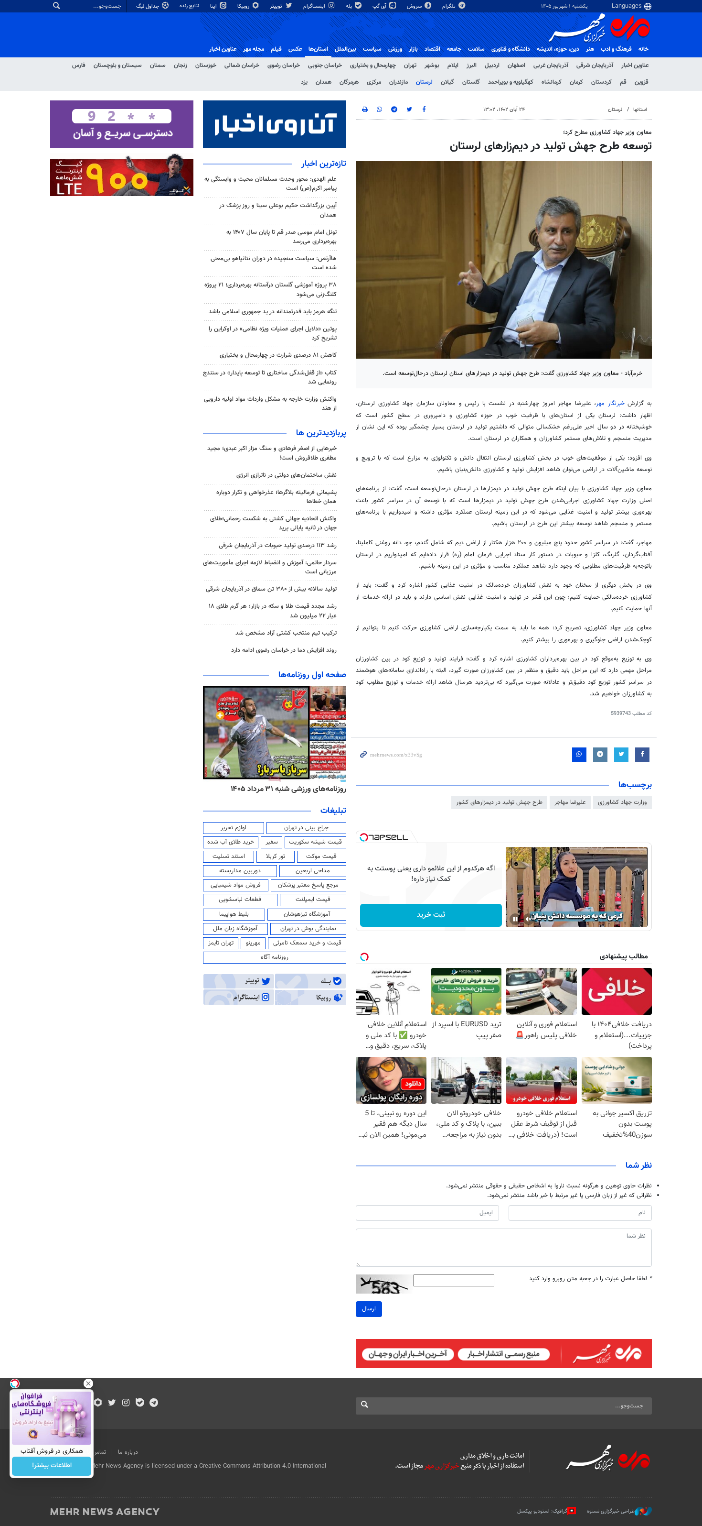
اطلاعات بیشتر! (52, 1466)
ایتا (214, 6)
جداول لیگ (148, 6)
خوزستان (205, 65)
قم (623, 82)
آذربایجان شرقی (594, 65)
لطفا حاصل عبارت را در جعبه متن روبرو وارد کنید (590, 1279)
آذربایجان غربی (550, 65)
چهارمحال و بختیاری (373, 65)
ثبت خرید (431, 915)
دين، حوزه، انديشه (558, 49)
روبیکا (244, 6)
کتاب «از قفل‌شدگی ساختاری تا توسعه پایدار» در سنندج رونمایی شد (270, 377)
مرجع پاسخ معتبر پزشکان (308, 885)
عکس (295, 49)
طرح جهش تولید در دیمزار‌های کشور (499, 802)
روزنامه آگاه (274, 957)
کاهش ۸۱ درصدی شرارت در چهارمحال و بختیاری (278, 355)
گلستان (471, 82)
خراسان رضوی (283, 65)
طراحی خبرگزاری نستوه (611, 1511)
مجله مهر (253, 49)
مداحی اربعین (313, 871)
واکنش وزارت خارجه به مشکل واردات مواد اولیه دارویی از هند (270, 404)
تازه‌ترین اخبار (323, 164)
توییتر (277, 6)
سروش (415, 6)
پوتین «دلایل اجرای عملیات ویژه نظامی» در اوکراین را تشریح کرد (273, 333)
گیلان (447, 82)
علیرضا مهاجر (570, 802)
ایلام (452, 65)
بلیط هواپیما (234, 914)
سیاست (372, 49)
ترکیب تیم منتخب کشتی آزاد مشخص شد (286, 633)
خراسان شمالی (241, 65)
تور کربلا (275, 856)
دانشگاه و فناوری (510, 49)
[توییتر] (112, 1403)
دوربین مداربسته (240, 871)
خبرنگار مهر (610, 403)
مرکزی (374, 82)
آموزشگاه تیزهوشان (307, 914)
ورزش (395, 49)
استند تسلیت (229, 856)
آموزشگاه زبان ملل (235, 928)
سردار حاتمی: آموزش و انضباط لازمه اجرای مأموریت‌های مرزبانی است (270, 567)
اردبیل (492, 65)
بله (349, 6)
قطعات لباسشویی (240, 899)
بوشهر (432, 65)
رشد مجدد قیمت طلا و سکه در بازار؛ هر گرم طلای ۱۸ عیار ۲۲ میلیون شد (273, 611)
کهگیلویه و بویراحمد (510, 82)
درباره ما (128, 1452)
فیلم (276, 49)
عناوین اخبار (635, 65)
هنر (590, 49)
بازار (413, 49)
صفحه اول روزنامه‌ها (312, 675)
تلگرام (449, 6)
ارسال (369, 1309)
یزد (304, 82)
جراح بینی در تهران (306, 828)
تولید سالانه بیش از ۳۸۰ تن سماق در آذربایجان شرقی (271, 589)
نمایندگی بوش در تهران (308, 928)
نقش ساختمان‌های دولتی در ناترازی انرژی (286, 475)
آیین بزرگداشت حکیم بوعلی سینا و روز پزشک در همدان (278, 210)
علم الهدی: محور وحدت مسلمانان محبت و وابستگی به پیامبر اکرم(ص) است (270, 184)
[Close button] (88, 1383)
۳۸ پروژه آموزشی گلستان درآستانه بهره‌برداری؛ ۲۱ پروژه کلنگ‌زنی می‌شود (270, 289)
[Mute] (528, 919)
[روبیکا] (98, 1403)
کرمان (576, 82)
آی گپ (380, 6)
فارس (78, 65)
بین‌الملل (345, 49)
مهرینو (253, 943)
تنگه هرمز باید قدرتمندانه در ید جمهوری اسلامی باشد (273, 312)
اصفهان (516, 65)
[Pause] (515, 919)
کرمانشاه (552, 82)
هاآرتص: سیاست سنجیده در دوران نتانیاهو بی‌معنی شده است (274, 263)
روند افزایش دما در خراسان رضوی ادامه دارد (284, 650)
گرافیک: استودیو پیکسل (542, 1511)
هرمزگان (349, 82)
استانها (640, 110)
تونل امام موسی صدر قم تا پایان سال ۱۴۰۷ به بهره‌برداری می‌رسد (281, 237)
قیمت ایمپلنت (313, 899)
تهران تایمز (221, 943)
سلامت (476, 49)
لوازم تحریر (233, 828)
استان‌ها (318, 49)
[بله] (140, 1403)
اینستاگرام (315, 6)
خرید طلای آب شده (230, 842)
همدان (323, 82)
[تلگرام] (154, 1403)
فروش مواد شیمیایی (236, 885)
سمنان (158, 65)
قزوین (642, 82)
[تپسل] (364, 837)
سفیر (272, 842)
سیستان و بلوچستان (118, 65)
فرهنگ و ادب (616, 49)
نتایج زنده (190, 6)
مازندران (398, 82)
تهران (410, 65)
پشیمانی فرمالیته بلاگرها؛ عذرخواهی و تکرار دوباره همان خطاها (276, 497)
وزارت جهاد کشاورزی (622, 802)
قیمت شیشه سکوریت (315, 842)
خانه (643, 49)
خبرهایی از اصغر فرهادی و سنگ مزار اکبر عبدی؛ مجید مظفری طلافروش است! (272, 453)
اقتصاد (432, 49)
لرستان (424, 82)
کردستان (601, 82)
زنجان (180, 65)
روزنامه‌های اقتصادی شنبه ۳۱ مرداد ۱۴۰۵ (285, 789)
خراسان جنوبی (325, 65)
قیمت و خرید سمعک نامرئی (307, 943)
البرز (472, 65)
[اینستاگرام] (126, 1403)
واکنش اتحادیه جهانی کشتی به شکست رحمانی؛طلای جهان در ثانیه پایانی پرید (273, 523)
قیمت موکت (321, 856)
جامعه (454, 49)
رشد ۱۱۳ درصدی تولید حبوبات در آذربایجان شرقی (278, 545)
